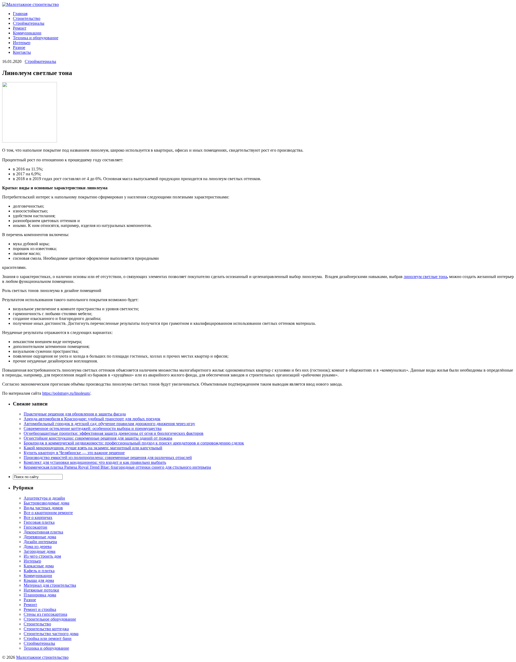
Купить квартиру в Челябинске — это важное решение (74, 452)
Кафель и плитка (39, 570)
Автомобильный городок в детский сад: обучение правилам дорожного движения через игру (109, 423)
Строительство (26, 18)
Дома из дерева (38, 546)
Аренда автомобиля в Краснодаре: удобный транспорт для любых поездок (92, 419)
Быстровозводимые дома (46, 503)
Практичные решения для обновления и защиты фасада (75, 414)
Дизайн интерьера (40, 541)
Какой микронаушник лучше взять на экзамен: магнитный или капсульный (93, 448)
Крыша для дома (39, 580)
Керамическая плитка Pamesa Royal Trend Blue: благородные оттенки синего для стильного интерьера (117, 467)
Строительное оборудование (50, 619)
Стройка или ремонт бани (47, 638)
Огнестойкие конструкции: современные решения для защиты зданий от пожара (98, 438)
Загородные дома (39, 551)
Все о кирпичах (38, 517)
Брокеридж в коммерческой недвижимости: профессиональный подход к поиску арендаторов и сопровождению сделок (134, 443)
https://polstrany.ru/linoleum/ (66, 393)
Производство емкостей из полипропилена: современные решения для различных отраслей (108, 457)
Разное (19, 47)
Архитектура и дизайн (44, 498)
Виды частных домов (43, 508)
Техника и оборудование (35, 37)
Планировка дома (40, 595)
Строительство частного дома (51, 633)
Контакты (22, 52)
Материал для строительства (50, 585)
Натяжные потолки (41, 590)
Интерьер (21, 42)
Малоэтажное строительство (42, 657)
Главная (20, 13)
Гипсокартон (35, 527)
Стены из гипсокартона (45, 614)
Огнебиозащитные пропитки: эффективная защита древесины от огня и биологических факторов (113, 433)
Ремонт (19, 28)
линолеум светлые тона (425, 276)
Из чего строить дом (42, 556)
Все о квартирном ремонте (48, 512)
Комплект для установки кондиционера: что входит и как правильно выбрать (95, 462)
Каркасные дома (39, 566)
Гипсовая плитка (39, 522)
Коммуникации (27, 33)
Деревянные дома (40, 537)
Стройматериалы (28, 23)
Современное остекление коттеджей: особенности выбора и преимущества (93, 428)
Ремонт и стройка (40, 609)
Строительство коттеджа (46, 629)
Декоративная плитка (43, 532)
